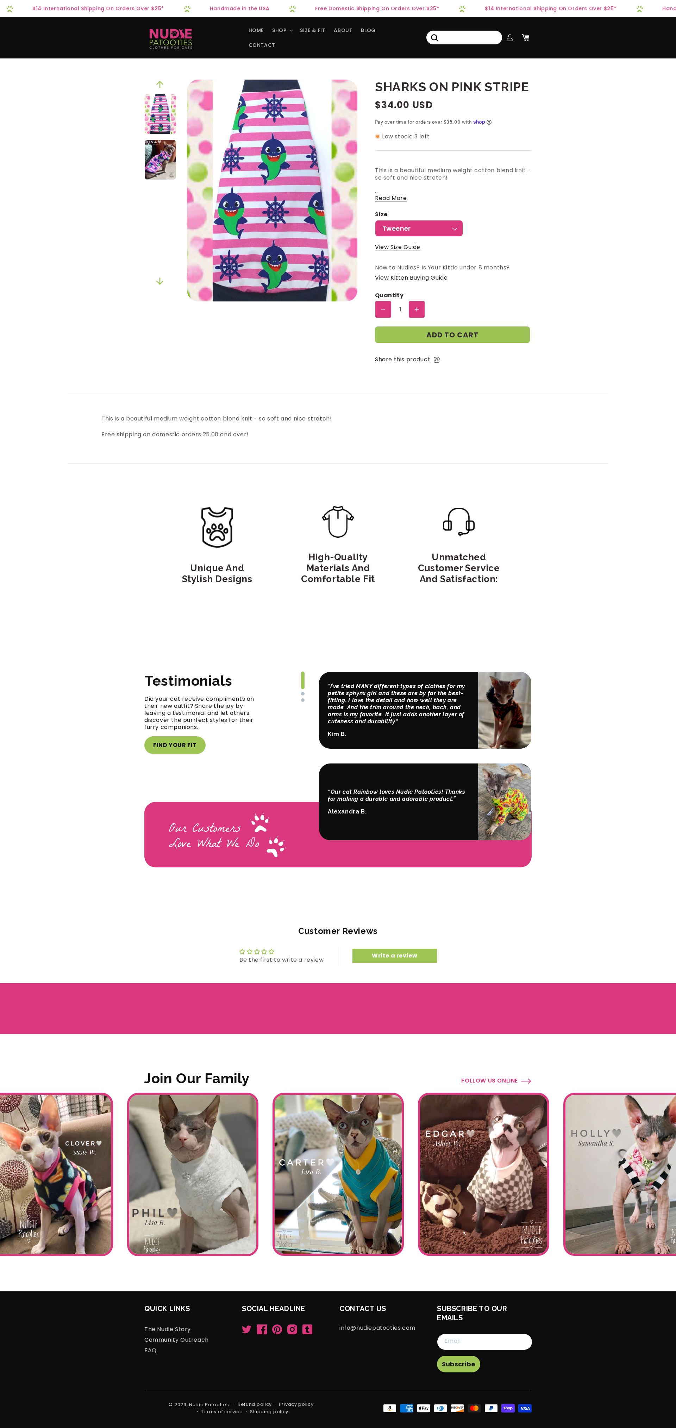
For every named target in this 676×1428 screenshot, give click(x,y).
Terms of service (222, 1411)
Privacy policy (296, 1404)
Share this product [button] (402, 359)
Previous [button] (159, 84)
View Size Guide (397, 247)
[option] (160, 114)
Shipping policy (269, 1411)
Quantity (389, 295)
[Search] (434, 37)
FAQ (150, 1350)
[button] (282, 30)
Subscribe (458, 1364)
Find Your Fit (175, 745)
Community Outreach (176, 1339)
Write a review (394, 956)
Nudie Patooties (209, 1404)
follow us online (489, 1081)
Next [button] (159, 281)
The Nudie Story (167, 1329)
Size (381, 214)
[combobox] (464, 37)
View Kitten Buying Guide (411, 278)
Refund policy (255, 1404)
